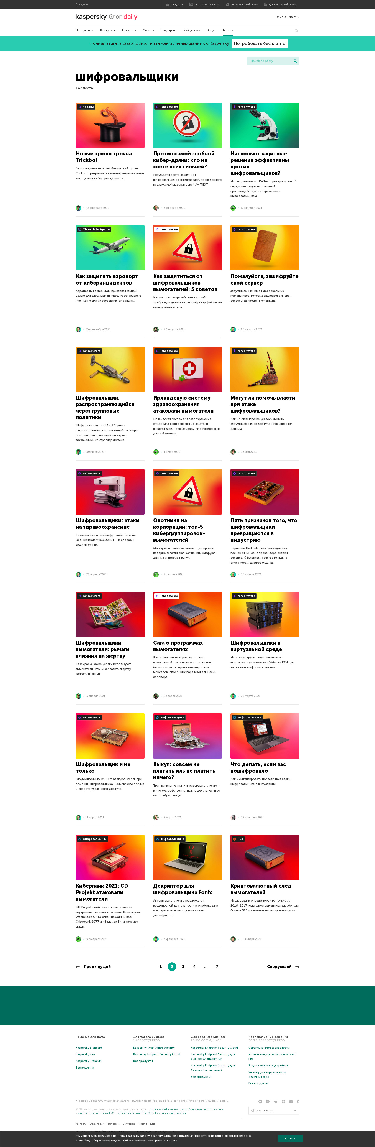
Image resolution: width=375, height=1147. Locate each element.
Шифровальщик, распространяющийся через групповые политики (105, 407)
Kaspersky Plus (85, 1054)
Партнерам (113, 1123)
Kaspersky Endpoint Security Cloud (156, 1054)
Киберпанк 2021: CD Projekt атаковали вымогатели (102, 892)
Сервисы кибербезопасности (269, 1047)
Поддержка (169, 30)
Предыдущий (97, 966)
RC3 (240, 839)
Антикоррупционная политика (206, 1109)
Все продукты (143, 1061)
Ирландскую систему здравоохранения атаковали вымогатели (183, 404)
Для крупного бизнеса (282, 4)
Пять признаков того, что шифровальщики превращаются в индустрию (263, 530)
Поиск (295, 61)
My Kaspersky (286, 17)
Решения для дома (90, 1037)
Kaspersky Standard (89, 1047)
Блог (226, 30)
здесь (173, 1140)
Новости (142, 1123)
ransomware (169, 106)
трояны (88, 106)
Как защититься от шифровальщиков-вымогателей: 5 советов (185, 282)
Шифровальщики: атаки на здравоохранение (107, 523)
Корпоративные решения (268, 1037)
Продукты (83, 30)
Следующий (280, 966)
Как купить (107, 30)
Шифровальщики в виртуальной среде (256, 646)
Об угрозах (192, 30)
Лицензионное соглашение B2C (96, 1113)
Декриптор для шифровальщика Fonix (182, 889)
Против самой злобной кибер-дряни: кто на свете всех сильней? (184, 160)
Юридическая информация (170, 1113)
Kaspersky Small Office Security (154, 1047)
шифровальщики (172, 717)
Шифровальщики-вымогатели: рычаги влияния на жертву (102, 649)
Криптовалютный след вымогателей (260, 889)
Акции (211, 30)
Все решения (85, 1067)
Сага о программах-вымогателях (179, 646)
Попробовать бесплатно (260, 43)
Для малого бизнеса (207, 4)
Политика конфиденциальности (168, 1109)
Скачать (148, 30)
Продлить (129, 30)
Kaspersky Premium (89, 1061)
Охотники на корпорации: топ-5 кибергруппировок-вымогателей (179, 530)
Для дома (177, 4)
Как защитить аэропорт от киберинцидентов (107, 279)
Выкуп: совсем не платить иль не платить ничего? (184, 770)
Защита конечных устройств (268, 1065)
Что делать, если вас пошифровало (258, 767)
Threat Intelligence (96, 229)
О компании (97, 1123)
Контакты (81, 1123)
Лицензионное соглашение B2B (134, 1113)
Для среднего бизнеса (244, 4)
